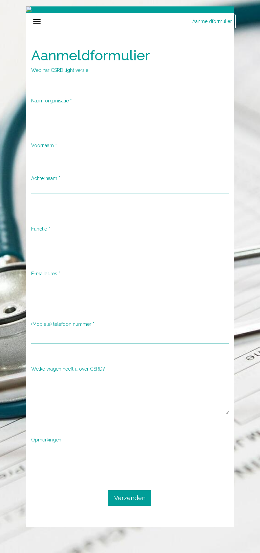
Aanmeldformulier (212, 21)
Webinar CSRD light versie (59, 70)
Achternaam (45, 178)
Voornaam (44, 145)
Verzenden (130, 497)
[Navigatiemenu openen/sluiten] (36, 21)
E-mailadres (45, 273)
